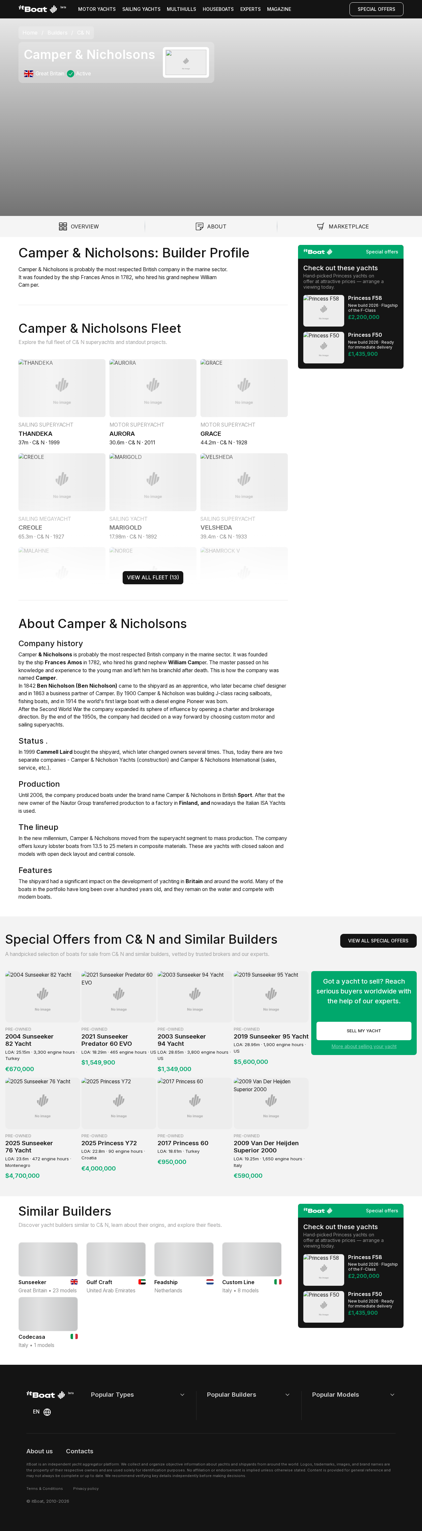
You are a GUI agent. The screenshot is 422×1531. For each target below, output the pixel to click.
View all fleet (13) (153, 577)
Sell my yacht (364, 1030)
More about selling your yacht (364, 1046)
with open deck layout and (66, 854)
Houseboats (218, 9)
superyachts (48, 725)
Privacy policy (86, 1488)
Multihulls (181, 9)
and (270, 717)
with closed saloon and (256, 846)
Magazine (279, 9)
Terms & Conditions (44, 1488)
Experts (250, 9)
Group (83, 803)
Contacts (79, 1451)
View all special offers (378, 940)
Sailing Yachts (141, 9)
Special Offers (376, 9)
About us (39, 1451)
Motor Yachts (97, 9)
